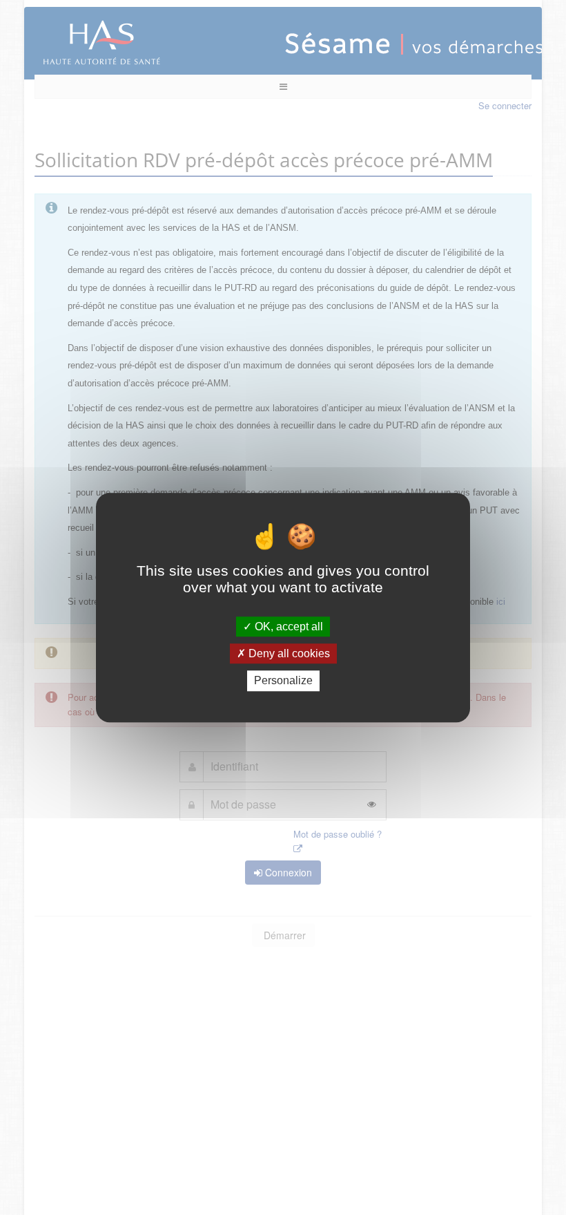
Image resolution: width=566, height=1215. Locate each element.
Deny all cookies (288, 653)
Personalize (283, 681)
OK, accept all (287, 626)
